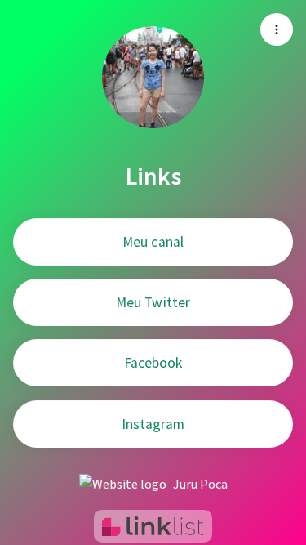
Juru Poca (200, 484)
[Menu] (276, 29)
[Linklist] (153, 526)
